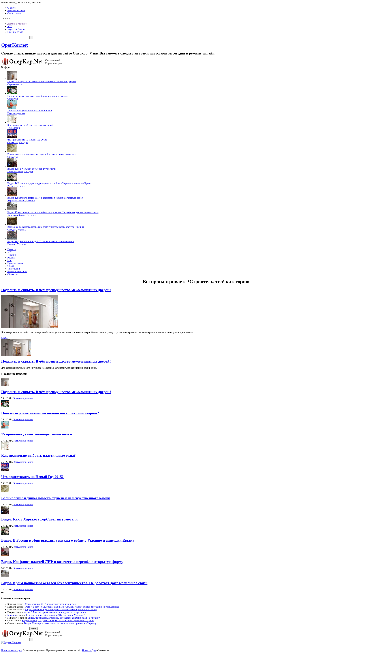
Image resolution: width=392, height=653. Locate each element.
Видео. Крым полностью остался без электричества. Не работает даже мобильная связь (52, 212)
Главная (11, 249)
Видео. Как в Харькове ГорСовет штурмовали (31, 168)
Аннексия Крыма (16, 215)
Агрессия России (16, 29)
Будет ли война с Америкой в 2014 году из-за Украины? (55, 615)
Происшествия (15, 171)
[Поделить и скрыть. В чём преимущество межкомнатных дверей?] (5, 385)
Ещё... (4, 337)
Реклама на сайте (16, 10)
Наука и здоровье (16, 113)
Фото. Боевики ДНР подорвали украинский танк (50, 604)
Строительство (15, 84)
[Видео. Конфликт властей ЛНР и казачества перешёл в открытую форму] (5, 555)
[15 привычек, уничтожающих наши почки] (5, 427)
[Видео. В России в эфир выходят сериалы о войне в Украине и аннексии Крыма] (5, 534)
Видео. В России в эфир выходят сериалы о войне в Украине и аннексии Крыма (49, 183)
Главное (11, 244)
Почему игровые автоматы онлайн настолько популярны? (37, 96)
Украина (21, 229)
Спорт (10, 266)
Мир (9, 260)
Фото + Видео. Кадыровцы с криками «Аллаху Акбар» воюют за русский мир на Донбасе (72, 606)
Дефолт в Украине (16, 23)
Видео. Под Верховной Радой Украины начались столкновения (40, 241)
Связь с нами (14, 13)
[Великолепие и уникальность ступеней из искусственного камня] (5, 491)
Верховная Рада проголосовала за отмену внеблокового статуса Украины (45, 227)
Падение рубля (15, 32)
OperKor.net (14, 45)
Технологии (13, 128)
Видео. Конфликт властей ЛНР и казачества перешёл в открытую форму (45, 197)
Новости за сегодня (11, 650)
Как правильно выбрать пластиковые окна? (30, 125)
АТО (9, 26)
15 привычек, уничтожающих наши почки (29, 110)
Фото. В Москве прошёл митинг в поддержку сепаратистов (55, 612)
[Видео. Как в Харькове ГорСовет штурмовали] (5, 512)
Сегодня (23, 142)
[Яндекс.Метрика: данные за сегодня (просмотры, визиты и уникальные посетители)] (11, 642)
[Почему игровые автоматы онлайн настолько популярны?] (5, 406)
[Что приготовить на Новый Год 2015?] (5, 470)
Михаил (11, 615)
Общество (12, 98)
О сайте (11, 7)
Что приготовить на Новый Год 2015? (27, 139)
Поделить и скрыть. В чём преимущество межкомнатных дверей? (41, 81)
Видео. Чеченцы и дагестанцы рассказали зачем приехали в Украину (61, 609)
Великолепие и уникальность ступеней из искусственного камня (41, 154)
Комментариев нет (23, 398)
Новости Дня (89, 650)
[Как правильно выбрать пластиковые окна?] (5, 449)
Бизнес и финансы (17, 271)
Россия (11, 186)
